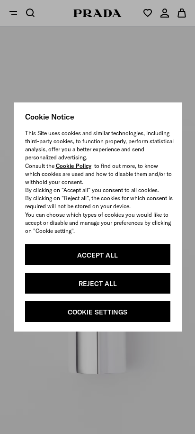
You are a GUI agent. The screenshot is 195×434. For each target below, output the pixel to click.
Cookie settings (97, 312)
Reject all (98, 283)
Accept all (97, 255)
